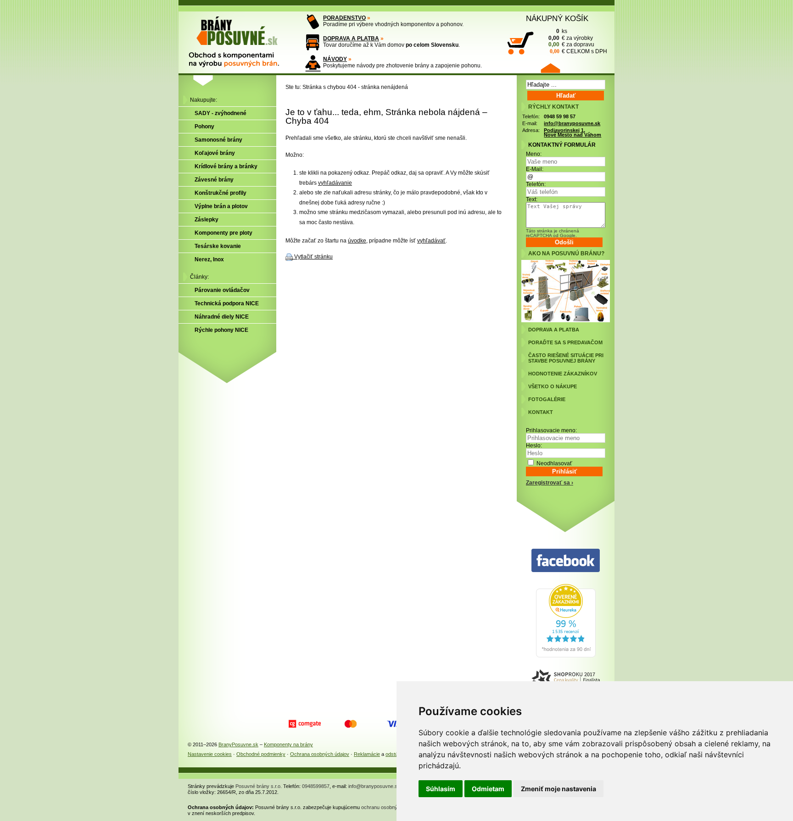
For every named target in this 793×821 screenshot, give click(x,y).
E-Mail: (534, 169)
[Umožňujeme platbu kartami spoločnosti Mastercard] (351, 723)
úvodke (357, 240)
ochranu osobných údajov (390, 807)
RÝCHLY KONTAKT (553, 107)
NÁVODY (335, 59)
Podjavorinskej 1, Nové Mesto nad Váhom (572, 132)
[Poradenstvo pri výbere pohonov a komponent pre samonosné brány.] (312, 21)
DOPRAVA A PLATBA (351, 38)
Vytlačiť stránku (313, 256)
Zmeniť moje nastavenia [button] (558, 789)
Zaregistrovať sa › (549, 482)
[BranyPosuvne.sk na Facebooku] (565, 561)
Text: (531, 199)
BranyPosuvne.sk (238, 744)
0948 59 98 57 (559, 116)
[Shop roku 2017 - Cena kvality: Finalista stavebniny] (565, 680)
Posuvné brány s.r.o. (258, 786)
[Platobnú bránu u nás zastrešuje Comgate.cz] (305, 723)
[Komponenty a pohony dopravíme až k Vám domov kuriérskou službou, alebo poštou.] (312, 42)
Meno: (534, 154)
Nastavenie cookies (210, 754)
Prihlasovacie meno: (551, 430)
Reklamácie (367, 754)
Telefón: (536, 184)
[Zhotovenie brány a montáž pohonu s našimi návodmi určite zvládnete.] (312, 63)
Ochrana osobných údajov (319, 754)
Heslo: (534, 445)
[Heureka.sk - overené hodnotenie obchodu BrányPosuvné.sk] (566, 655)
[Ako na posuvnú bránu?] (565, 320)
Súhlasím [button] (440, 789)
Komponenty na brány (288, 744)
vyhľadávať (431, 240)
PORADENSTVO (344, 18)
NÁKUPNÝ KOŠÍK (557, 18)
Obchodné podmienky (260, 754)
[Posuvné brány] (240, 37)
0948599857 (315, 786)
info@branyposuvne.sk (572, 123)
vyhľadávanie (335, 183)
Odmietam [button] (488, 789)
